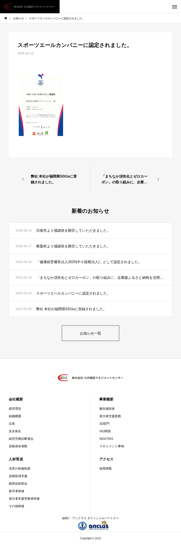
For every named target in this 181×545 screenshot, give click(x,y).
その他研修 (16, 506)
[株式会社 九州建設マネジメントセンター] (30, 6)
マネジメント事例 (111, 446)
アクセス (106, 459)
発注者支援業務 (110, 416)
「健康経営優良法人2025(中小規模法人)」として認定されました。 (89, 262)
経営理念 (15, 408)
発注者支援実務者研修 (24, 498)
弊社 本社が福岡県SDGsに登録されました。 (71, 309)
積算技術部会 (18, 483)
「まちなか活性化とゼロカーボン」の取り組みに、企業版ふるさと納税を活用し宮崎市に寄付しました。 (100, 277)
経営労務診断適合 (21, 438)
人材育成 (16, 459)
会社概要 (16, 399)
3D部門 (104, 423)
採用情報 (105, 468)
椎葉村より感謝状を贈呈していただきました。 (73, 246)
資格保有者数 (18, 446)
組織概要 (15, 416)
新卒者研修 (16, 491)
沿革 (12, 423)
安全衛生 (15, 431)
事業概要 (106, 399)
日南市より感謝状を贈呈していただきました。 (73, 230)
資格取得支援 (18, 476)
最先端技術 (107, 408)
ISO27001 (106, 438)
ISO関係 (105, 431)
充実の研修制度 (19, 468)
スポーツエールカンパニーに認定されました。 (73, 293)
